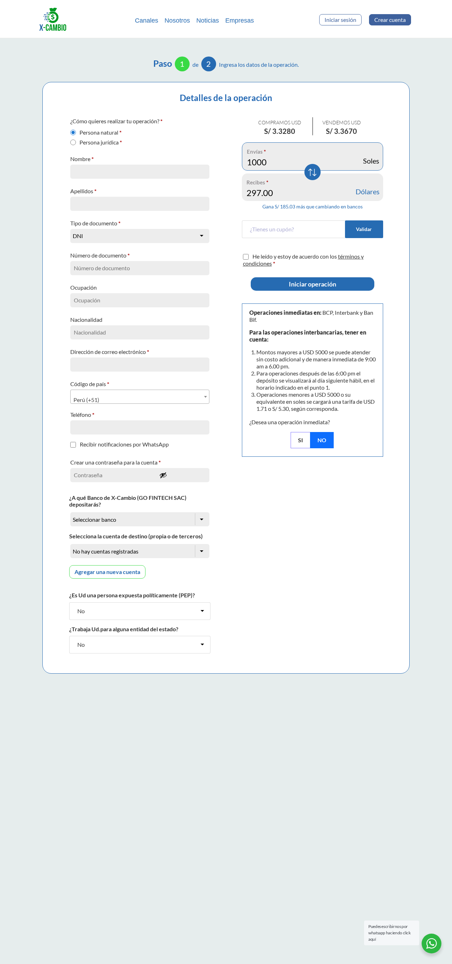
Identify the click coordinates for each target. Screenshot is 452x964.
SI (300, 440)
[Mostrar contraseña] (182, 475)
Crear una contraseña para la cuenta (115, 462)
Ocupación (84, 287)
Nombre (82, 158)
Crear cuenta (390, 19)
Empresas (239, 20)
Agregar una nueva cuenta (107, 571)
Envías (256, 151)
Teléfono (82, 414)
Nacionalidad (86, 319)
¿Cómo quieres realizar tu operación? (116, 121)
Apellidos (83, 191)
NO (321, 440)
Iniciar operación (312, 284)
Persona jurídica (100, 140)
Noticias (207, 20)
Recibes (257, 182)
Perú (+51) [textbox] (86, 399)
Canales (146, 20)
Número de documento (100, 255)
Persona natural (100, 130)
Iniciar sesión (340, 19)
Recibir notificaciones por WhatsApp (124, 444)
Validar (364, 229)
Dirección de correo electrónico (109, 351)
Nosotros (177, 20)
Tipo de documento (95, 223)
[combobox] (139, 397)
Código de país (89, 383)
